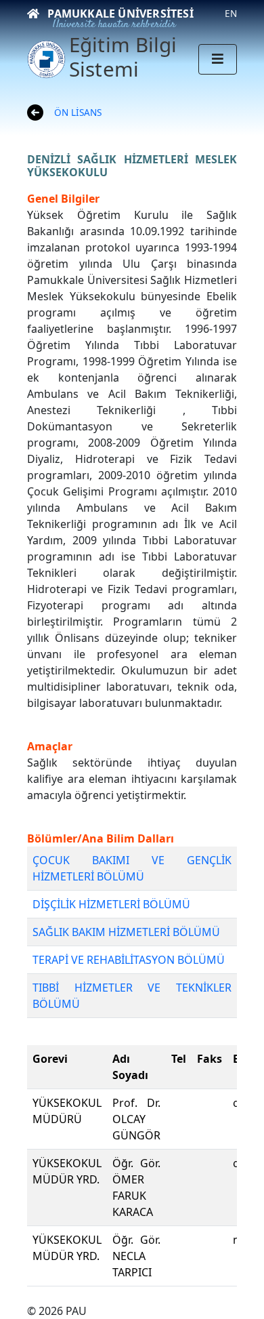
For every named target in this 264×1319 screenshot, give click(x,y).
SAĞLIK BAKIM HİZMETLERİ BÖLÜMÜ (126, 932)
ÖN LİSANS (78, 112)
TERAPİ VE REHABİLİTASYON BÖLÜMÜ (128, 959)
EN (231, 13)
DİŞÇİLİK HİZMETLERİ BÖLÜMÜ (111, 904)
